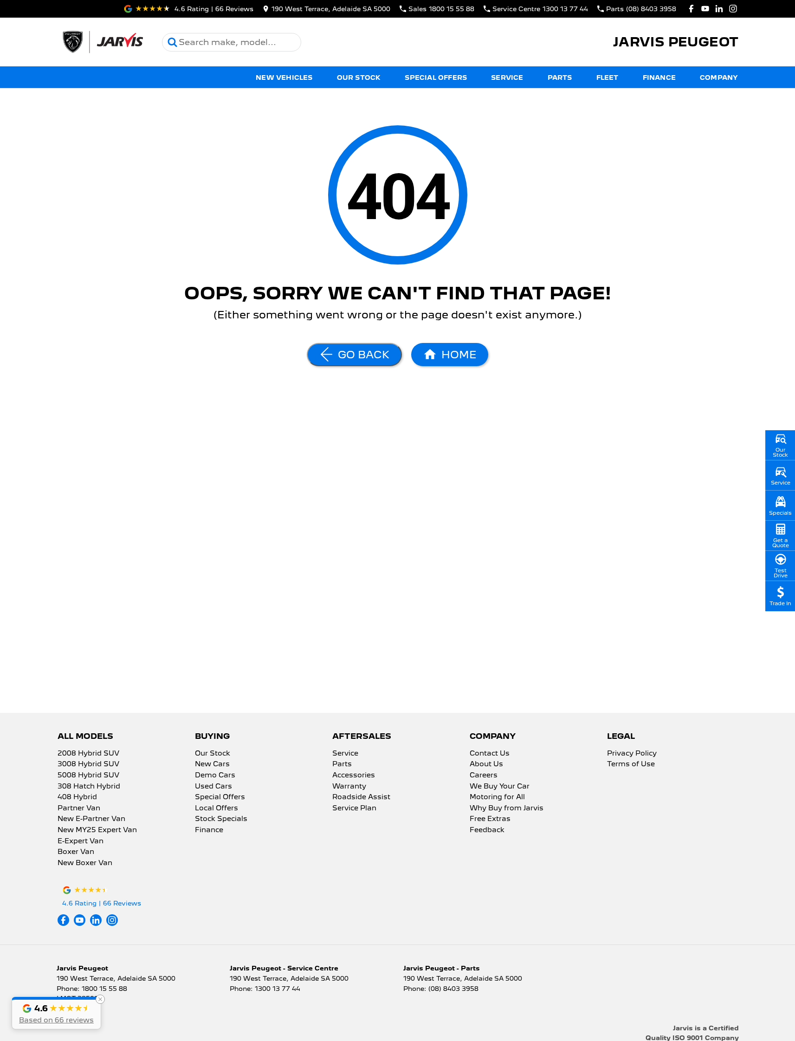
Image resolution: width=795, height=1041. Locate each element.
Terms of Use (631, 764)
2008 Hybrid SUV (88, 753)
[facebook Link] (691, 8)
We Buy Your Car (500, 786)
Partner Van (79, 808)
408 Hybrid (77, 797)
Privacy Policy (632, 753)
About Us (486, 764)
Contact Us (490, 753)
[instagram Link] (733, 8)
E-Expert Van (80, 841)
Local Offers (216, 808)
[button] (56, 1013)
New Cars (212, 764)
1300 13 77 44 (277, 988)
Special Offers (436, 77)
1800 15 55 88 (104, 988)
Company (719, 77)
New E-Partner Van (91, 819)
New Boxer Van (85, 863)
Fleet (607, 77)
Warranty (349, 786)
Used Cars (213, 786)
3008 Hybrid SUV (88, 764)
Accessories (353, 775)
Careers (484, 775)
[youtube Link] (705, 8)
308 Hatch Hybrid (89, 786)
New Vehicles (284, 77)
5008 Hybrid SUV (88, 775)
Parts (560, 77)
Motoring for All (497, 797)
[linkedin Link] (719, 8)
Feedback (487, 830)
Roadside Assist (361, 797)
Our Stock (359, 77)
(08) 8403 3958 (453, 988)
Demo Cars (215, 775)
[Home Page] (102, 42)
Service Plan (354, 808)
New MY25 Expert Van (97, 830)
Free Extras (490, 819)
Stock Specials (221, 819)
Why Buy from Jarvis (506, 808)
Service (507, 77)
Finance (659, 77)
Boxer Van (76, 852)
